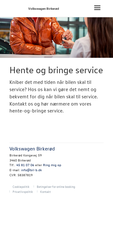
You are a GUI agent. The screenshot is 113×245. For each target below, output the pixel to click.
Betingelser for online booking (56, 186)
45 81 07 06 (25, 164)
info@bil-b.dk (31, 169)
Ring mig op (52, 164)
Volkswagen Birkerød (43, 8)
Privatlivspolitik (23, 191)
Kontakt (45, 191)
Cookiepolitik (21, 186)
